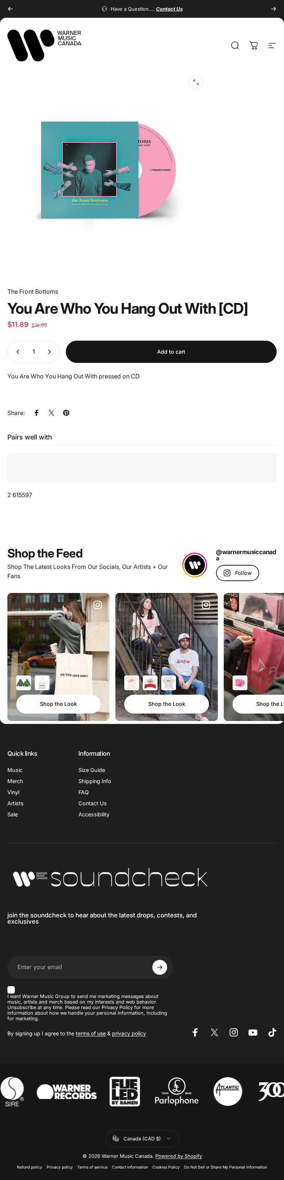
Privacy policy (60, 1167)
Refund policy (29, 1167)
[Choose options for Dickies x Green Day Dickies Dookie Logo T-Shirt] (168, 682)
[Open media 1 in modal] (196, 82)
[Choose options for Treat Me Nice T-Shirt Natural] (131, 682)
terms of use (91, 1033)
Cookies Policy (166, 1167)
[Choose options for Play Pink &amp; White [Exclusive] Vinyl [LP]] (240, 682)
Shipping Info (94, 781)
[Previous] (10, 9)
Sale (12, 814)
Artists (15, 803)
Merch (15, 781)
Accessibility (93, 814)
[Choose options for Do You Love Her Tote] (42, 682)
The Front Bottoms (32, 291)
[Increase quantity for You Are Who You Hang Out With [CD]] (51, 352)
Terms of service (92, 1167)
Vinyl (13, 792)
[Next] (274, 9)
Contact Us (92, 803)
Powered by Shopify (178, 1156)
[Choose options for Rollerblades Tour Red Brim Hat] (150, 682)
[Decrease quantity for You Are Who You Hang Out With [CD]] (16, 352)
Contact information (130, 1167)
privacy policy (129, 1033)
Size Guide (91, 770)
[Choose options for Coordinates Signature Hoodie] (23, 682)
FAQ (83, 792)
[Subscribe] (159, 967)
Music (15, 770)
